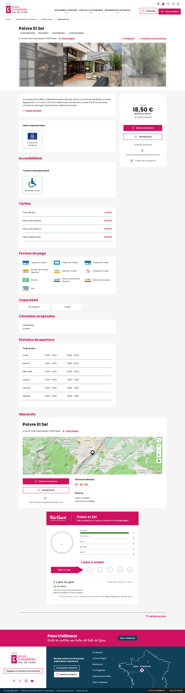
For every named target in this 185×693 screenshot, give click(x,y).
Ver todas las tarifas (143, 117)
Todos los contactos (143, 144)
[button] (173, 4)
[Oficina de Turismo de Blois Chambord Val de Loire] (16, 7)
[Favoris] (168, 3)
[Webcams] (158, 3)
